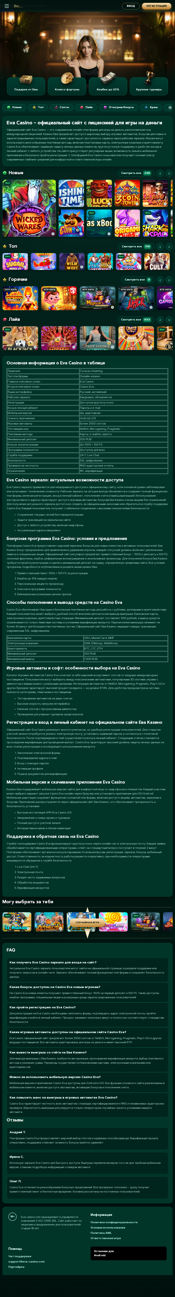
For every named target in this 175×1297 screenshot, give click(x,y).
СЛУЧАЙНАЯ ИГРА (87, 923)
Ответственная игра (106, 1238)
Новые (17, 107)
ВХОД (131, 6)
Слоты (64, 107)
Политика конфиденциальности (114, 1222)
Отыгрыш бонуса (121, 107)
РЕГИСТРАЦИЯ (156, 6)
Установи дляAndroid (104, 1253)
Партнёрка (16, 1267)
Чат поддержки (19, 1256)
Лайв (89, 107)
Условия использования (108, 1227)
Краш (154, 107)
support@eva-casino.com (26, 1261)
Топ (40, 107)
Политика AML (101, 1233)
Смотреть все (135, 173)
